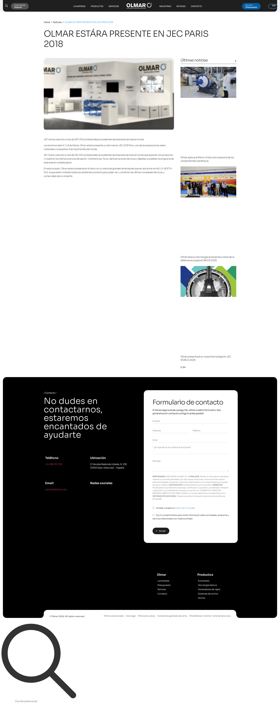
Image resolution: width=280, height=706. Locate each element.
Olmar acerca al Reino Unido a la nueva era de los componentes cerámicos (207, 159)
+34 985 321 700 (53, 464)
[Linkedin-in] (121, 491)
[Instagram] (93, 499)
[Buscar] (38, 661)
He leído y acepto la (175, 508)
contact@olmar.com (56, 489)
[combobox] (140, 702)
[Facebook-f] (93, 491)
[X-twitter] (107, 491)
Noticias (181, 6)
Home (47, 22)
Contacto (196, 6)
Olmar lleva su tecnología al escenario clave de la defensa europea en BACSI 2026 (207, 258)
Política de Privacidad (185, 508)
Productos (97, 6)
